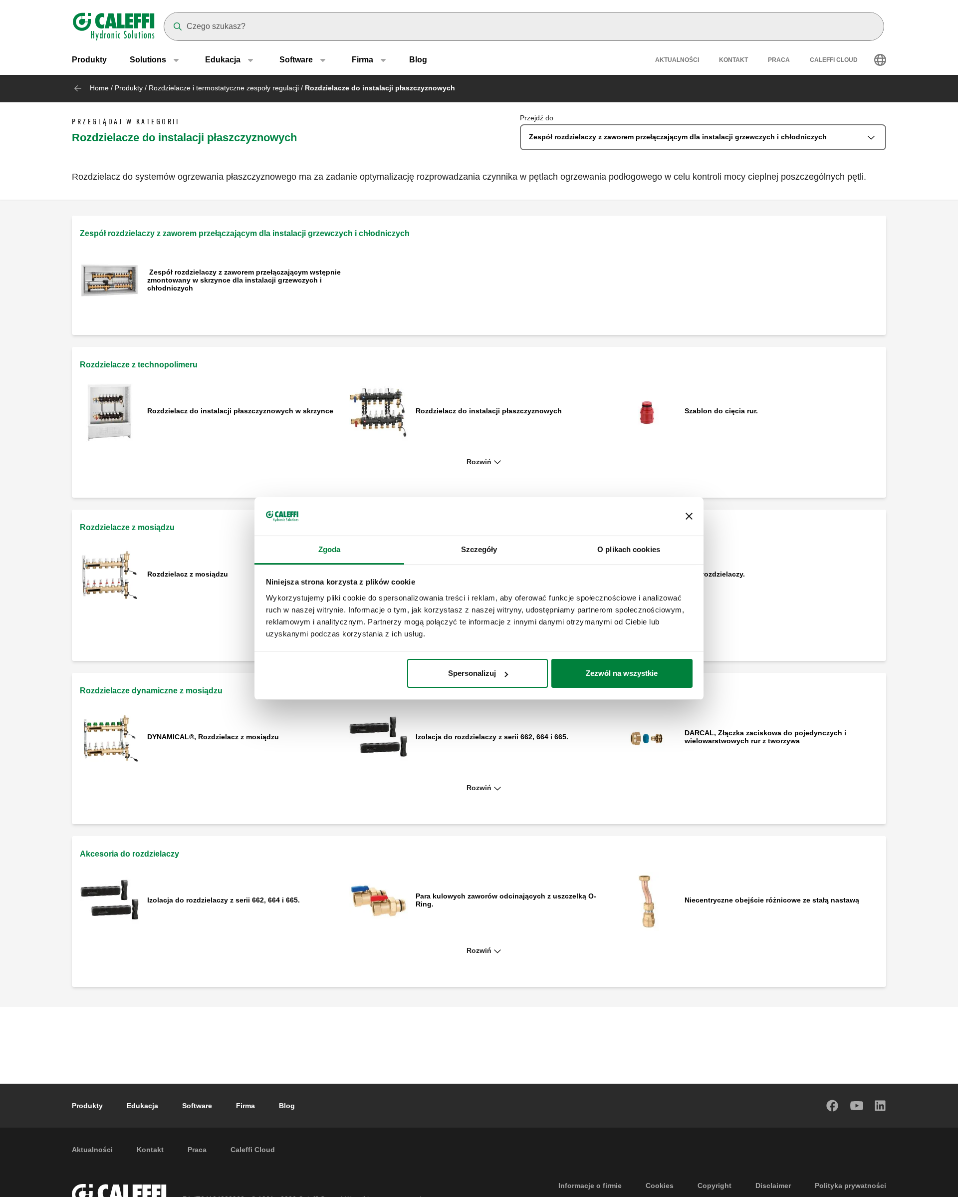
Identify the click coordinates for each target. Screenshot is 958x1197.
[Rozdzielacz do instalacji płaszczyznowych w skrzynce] (109, 411)
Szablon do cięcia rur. (721, 411)
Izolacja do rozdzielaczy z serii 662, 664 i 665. (492, 737)
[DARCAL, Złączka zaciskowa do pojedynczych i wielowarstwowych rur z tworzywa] (647, 738)
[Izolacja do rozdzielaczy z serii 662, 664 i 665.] (378, 738)
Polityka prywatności (850, 1186)
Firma (245, 1106)
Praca (779, 59)
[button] (479, 462)
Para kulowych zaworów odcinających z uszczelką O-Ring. (506, 900)
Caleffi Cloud (834, 59)
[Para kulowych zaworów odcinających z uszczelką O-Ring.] (378, 901)
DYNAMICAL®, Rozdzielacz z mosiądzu (213, 737)
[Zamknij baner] (689, 516)
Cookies (660, 1186)
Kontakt (733, 59)
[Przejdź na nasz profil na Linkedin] (880, 1106)
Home (99, 88)
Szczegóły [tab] (479, 549)
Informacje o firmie (590, 1186)
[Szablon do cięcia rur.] (647, 411)
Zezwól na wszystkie (622, 673)
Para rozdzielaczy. (715, 574)
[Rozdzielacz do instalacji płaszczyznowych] (378, 411)
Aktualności (677, 59)
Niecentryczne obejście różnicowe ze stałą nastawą (772, 900)
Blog (418, 59)
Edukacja (142, 1106)
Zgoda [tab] (329, 549)
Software (197, 1106)
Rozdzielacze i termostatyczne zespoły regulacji (224, 88)
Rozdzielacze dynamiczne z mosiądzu (151, 690)
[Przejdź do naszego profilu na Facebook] (832, 1106)
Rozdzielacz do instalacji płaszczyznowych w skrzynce (240, 411)
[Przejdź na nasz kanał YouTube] (856, 1106)
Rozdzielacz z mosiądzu (188, 574)
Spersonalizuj (472, 673)
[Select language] (880, 60)
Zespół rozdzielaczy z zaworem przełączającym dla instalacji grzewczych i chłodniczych (245, 233)
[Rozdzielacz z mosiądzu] (109, 575)
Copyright (714, 1186)
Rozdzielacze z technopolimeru (139, 364)
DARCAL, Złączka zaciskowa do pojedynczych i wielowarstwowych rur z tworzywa (765, 737)
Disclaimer (773, 1186)
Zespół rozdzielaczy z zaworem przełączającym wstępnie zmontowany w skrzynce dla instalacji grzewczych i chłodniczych (244, 280)
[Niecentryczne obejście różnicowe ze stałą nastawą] (647, 901)
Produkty (89, 59)
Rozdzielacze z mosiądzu (127, 527)
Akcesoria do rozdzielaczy (129, 854)
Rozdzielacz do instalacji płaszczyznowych (490, 411)
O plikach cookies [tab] (628, 549)
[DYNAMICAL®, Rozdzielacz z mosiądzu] (109, 738)
